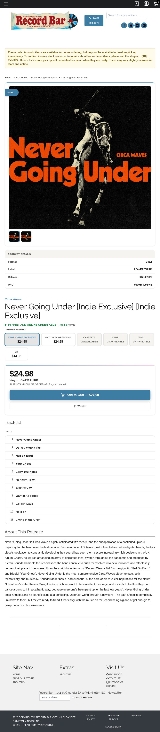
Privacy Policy (91, 717)
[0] (156, 5)
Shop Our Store (23, 678)
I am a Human (83, 697)
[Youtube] (130, 25)
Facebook (115, 674)
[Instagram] (137, 25)
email (72, 324)
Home (8, 77)
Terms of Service (113, 717)
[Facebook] (124, 25)
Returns (136, 715)
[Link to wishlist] (137, 4)
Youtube (115, 678)
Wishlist (81, 406)
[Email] (144, 25)
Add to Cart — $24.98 (83, 395)
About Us (19, 682)
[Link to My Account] (146, 4)
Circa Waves (21, 77)
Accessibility (113, 726)
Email (112, 686)
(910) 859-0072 (94, 20)
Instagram (116, 682)
